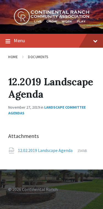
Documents (38, 57)
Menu (19, 40)
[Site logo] (51, 23)
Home (13, 57)
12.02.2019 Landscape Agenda (45, 150)
